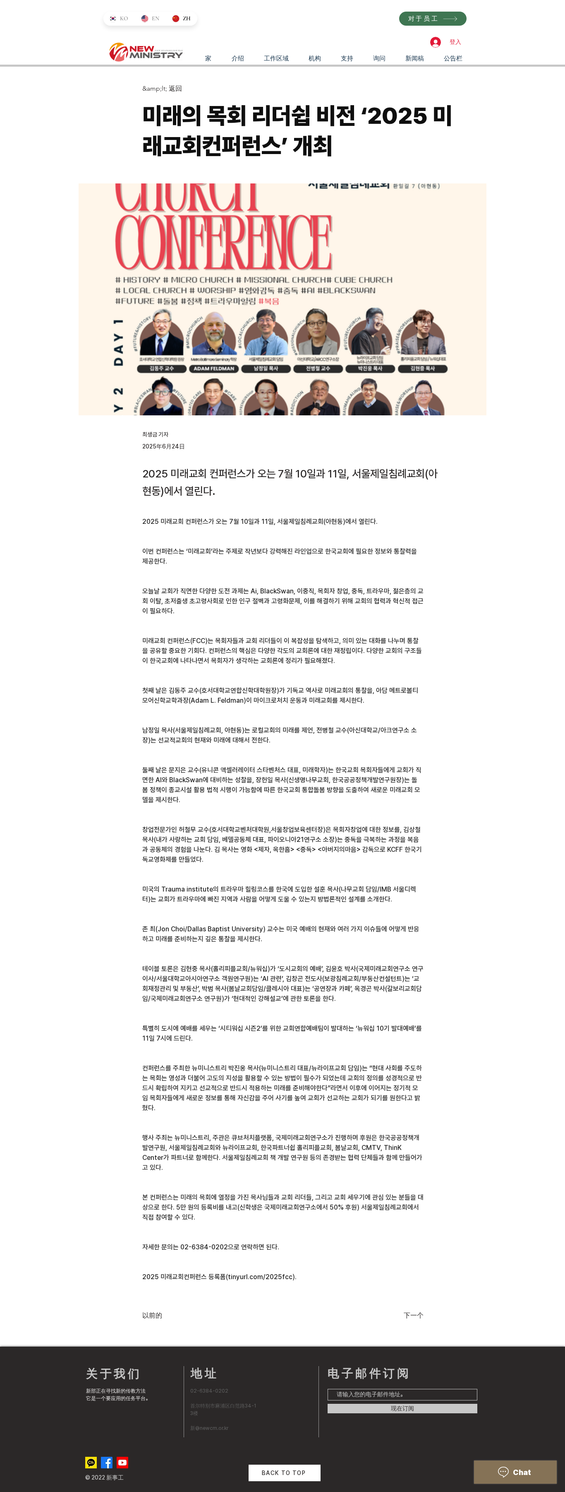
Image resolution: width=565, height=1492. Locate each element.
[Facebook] (107, 1462)
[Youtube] (122, 1462)
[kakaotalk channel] (91, 1462)
